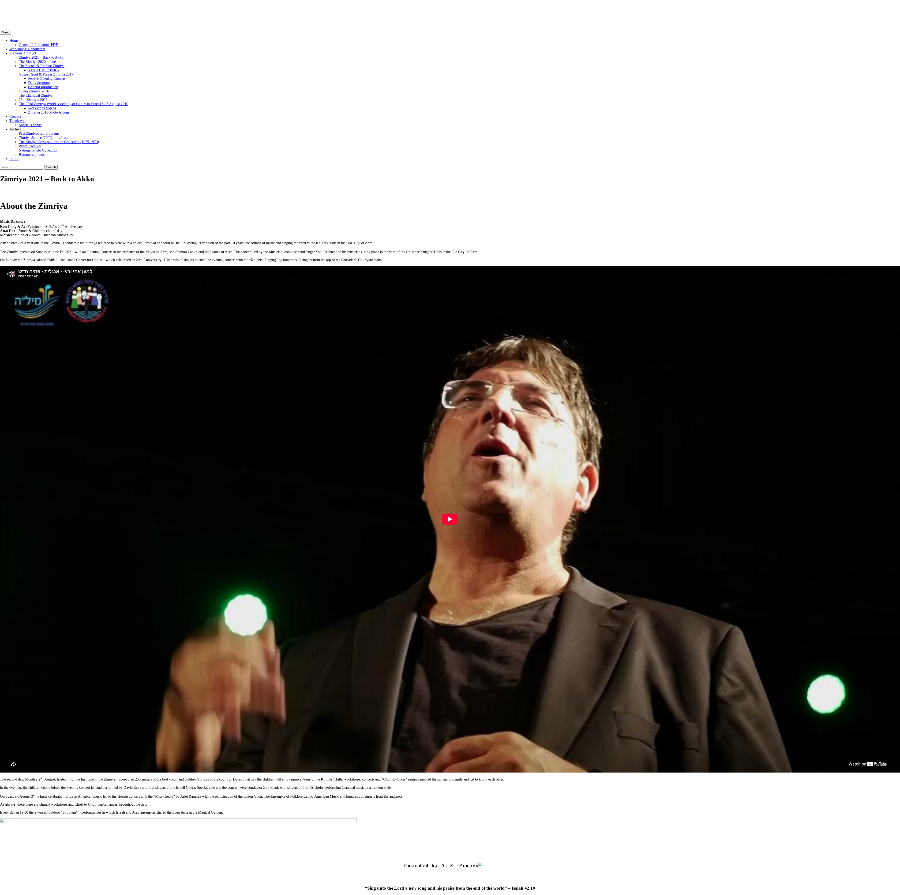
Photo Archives (30, 146)
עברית (14, 159)
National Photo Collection (38, 150)
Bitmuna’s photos (32, 154)
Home (14, 40)
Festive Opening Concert (46, 78)
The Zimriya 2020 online (37, 62)
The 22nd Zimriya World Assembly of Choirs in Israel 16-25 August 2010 (73, 104)
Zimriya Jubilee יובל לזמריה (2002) (44, 138)
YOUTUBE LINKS (43, 70)
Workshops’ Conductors (27, 49)
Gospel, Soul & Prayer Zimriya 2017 (46, 74)
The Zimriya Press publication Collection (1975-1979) (59, 142)
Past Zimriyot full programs (39, 133)
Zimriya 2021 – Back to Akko (41, 57)
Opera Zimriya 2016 (34, 91)
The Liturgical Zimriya (35, 95)
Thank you (17, 121)
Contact (15, 116)
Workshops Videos (42, 108)
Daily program (39, 83)
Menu (5, 32)
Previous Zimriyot (22, 53)
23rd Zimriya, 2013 (33, 100)
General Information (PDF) (39, 45)
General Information (43, 87)
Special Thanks (30, 125)
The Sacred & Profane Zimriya (41, 66)
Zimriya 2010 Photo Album (48, 112)
